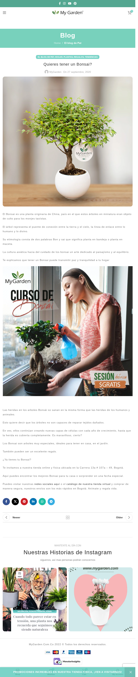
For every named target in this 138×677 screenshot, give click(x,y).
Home (57, 43)
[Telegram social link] (51, 501)
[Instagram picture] (35, 599)
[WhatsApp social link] (42, 501)
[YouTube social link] (69, 3)
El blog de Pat (72, 43)
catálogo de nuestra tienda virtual (88, 484)
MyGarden (55, 71)
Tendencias (91, 57)
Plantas (68, 57)
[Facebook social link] (60, 3)
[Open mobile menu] (4, 12)
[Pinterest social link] (75, 3)
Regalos (79, 57)
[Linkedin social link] (33, 501)
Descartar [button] (130, 672)
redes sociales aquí (46, 484)
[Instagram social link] (64, 3)
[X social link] (15, 501)
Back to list (67, 517)
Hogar (59, 57)
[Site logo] (68, 12)
